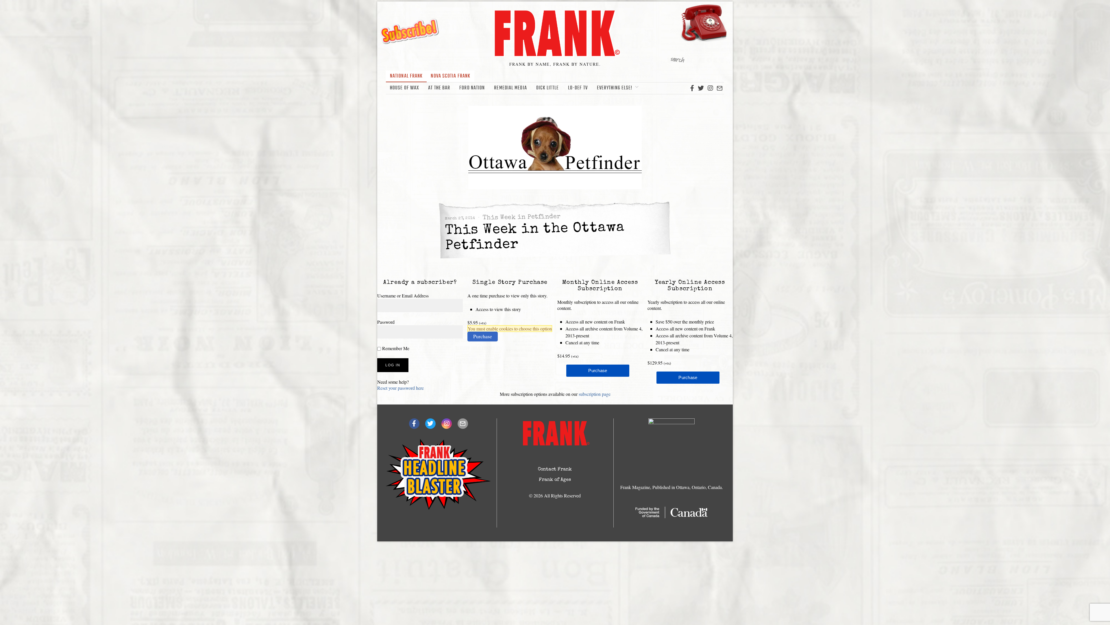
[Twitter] (700, 88)
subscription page (594, 394)
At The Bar (439, 88)
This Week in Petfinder (522, 217)
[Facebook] (692, 88)
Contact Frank (555, 469)
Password (386, 322)
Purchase (482, 336)
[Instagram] (710, 88)
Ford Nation (472, 88)
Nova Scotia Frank (450, 76)
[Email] (719, 88)
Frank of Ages (555, 480)
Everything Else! (614, 88)
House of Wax (404, 88)
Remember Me (395, 348)
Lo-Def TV (578, 88)
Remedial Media (510, 88)
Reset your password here (400, 388)
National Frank (406, 76)
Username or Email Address (403, 296)
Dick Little (547, 88)
